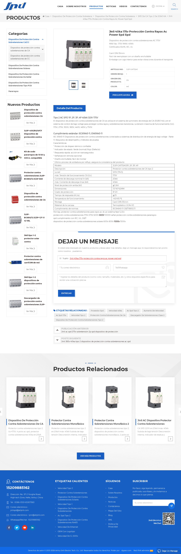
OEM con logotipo (66, 531)
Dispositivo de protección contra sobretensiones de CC (25, 57)
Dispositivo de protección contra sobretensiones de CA (120, 16)
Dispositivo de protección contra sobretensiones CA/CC (77, 16)
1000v (117, 221)
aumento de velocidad (154, 311)
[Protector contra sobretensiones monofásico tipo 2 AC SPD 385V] (25, 396)
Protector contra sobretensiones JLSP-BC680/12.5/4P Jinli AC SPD (34, 175)
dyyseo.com (126, 550)
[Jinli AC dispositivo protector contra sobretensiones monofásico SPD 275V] (112, 396)
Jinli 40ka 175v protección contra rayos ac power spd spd (95, 258)
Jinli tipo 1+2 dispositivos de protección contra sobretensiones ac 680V (33, 280)
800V (102, 215)
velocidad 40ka (115, 311)
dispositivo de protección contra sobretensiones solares (73, 498)
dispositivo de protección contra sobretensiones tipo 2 (79, 320)
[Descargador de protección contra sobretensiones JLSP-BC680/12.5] (15, 304)
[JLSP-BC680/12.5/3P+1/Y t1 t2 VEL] (15, 220)
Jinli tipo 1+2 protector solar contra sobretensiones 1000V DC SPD (31, 238)
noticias (111, 6)
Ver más (29, 123)
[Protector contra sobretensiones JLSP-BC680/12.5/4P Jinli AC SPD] (15, 178)
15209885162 (18, 487)
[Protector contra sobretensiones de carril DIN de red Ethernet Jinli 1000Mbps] (15, 262)
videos (123, 6)
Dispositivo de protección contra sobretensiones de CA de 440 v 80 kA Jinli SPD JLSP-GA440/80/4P (35, 196)
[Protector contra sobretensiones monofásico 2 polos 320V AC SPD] (69, 396)
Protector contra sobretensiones (72, 493)
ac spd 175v (61, 315)
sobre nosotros (76, 6)
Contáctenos (138, 6)
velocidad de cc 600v (68, 536)
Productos (96, 6)
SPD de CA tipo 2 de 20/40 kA (152, 16)
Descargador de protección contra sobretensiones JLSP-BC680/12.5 (34, 301)
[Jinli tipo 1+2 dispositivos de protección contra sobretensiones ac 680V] (15, 283)
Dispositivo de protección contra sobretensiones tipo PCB (23, 84)
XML (110, 520)
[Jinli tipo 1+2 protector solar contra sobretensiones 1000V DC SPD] (15, 241)
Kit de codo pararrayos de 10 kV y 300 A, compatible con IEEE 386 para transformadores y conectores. (34, 155)
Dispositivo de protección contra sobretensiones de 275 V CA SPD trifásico (153, 422)
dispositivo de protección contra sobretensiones (73, 509)
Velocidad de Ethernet (68, 527)
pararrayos (13, 91)
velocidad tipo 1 (65, 504)
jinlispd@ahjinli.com (19, 510)
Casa (60, 6)
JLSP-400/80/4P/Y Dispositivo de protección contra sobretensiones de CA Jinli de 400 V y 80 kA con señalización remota (35, 134)
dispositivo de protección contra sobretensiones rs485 (73, 521)
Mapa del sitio (115, 511)
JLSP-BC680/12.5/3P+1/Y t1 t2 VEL (34, 217)
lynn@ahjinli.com (37, 515)
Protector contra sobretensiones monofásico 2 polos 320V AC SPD (68, 422)
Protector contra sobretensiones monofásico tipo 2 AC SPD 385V (24, 422)
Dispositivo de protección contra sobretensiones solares (23, 67)
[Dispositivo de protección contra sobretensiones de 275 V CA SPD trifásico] (155, 396)
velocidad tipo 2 (78, 315)
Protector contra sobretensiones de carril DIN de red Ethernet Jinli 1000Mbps (33, 259)
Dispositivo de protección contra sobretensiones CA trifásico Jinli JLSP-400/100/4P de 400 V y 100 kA (34, 113)
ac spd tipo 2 (133, 311)
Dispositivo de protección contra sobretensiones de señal (23, 75)
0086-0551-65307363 (24, 502)
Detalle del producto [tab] (69, 108)
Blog (110, 515)
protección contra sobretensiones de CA (107, 315)
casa (110, 488)
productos (112, 497)
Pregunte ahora (121, 95)
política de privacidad (113, 525)
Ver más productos (90, 456)
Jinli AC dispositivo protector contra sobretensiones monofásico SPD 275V (111, 422)
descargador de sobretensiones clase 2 (147, 315)
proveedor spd (97, 311)
